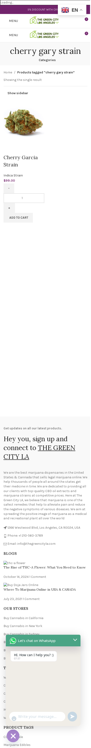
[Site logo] (45, 21)
